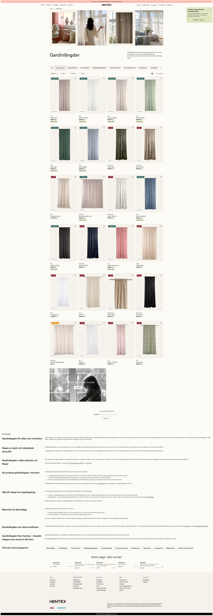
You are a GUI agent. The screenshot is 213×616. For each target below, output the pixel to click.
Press (97, 586)
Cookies (121, 584)
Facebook (52, 580)
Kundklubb (99, 582)
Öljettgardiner (170, 548)
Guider (121, 590)
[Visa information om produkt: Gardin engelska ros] (62, 17)
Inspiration (70, 5)
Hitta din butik (123, 582)
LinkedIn (52, 584)
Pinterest (52, 586)
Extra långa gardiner (130, 68)
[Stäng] (210, 10)
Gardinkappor (143, 68)
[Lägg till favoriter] (75, 78)
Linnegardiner (158, 548)
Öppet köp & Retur (125, 588)
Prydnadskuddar (77, 584)
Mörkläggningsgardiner (99, 68)
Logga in (145, 582)
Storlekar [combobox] (73, 73)
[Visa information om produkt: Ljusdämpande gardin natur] (122, 20)
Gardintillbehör (72, 68)
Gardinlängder (60, 68)
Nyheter (43, 5)
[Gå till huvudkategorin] (52, 68)
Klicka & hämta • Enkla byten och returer (106, 614)
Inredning (75, 586)
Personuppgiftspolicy (125, 586)
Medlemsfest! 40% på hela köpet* (106, 1)
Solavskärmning (77, 588)
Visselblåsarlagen (101, 590)
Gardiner (52, 8)
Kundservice (123, 580)
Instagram (52, 582)
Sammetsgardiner (115, 68)
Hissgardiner (154, 68)
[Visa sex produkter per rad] (154, 73)
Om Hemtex (99, 584)
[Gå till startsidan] (106, 5)
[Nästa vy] (159, 68)
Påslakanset (76, 580)
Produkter (49, 5)
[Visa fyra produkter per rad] (152, 73)
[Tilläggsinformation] (57, 120)
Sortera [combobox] (63, 73)
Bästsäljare (55, 5)
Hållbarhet (99, 580)
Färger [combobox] (82, 73)
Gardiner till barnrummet (185, 548)
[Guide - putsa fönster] (78, 396)
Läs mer (129, 57)
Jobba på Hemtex (101, 588)
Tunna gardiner (84, 68)
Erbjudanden (63, 5)
